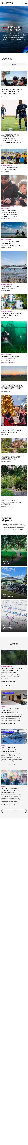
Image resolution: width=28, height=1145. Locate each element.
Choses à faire (14, 17)
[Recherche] (22, 3)
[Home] (7, 3)
